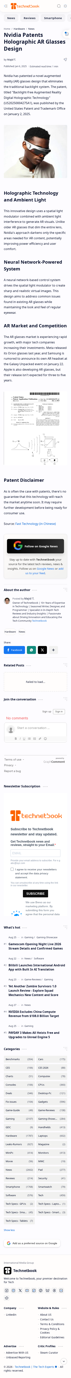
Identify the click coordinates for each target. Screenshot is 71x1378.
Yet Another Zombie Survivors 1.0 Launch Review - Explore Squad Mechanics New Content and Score (33, 990)
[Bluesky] (47, 1290)
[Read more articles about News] (28, 958)
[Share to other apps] (53, 650)
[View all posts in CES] (19, 1067)
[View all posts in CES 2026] (51, 1067)
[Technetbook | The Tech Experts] (24, 6)
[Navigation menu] (6, 6)
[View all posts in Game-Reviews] (51, 1110)
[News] (11, 18)
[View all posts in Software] (19, 1195)
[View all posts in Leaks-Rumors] (19, 1144)
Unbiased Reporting (18, 1357)
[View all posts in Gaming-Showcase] (51, 1118)
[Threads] (54, 1290)
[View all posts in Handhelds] (51, 1127)
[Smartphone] (53, 18)
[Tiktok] (34, 1290)
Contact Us (47, 1319)
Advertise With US (17, 1352)
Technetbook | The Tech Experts (34, 1367)
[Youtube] (27, 1290)
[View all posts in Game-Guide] (19, 1110)
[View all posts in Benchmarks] (19, 1059)
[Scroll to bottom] (63, 1361)
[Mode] (65, 6)
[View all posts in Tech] (51, 1195)
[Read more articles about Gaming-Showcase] (47, 937)
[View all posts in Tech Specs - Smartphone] (19, 1212)
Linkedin (11, 1314)
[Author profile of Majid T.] (10, 59)
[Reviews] (29, 18)
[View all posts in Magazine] (51, 1144)
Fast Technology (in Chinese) (35, 524)
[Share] (65, 59)
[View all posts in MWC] (51, 1161)
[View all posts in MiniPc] (19, 1152)
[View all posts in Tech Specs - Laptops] (51, 1203)
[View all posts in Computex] (51, 1076)
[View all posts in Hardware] (19, 1135)
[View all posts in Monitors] (51, 1152)
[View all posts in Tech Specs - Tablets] (19, 1220)
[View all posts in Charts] (19, 1076)
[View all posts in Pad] (51, 1169)
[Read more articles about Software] (39, 958)
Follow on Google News (41, 546)
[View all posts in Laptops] (51, 1135)
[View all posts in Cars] (51, 1059)
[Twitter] (20, 1290)
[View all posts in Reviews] (19, 1178)
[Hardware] (10, 631)
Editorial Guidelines (52, 1337)
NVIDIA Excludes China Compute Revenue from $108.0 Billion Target (34, 1014)
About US (45, 1314)
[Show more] (9, 1230)
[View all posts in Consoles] (19, 1084)
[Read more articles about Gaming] (29, 937)
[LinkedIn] (61, 1290)
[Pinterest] (41, 1290)
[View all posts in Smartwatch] (51, 1186)
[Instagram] (13, 1290)
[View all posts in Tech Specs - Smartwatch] (51, 1212)
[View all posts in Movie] (19, 1161)
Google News (45, 568)
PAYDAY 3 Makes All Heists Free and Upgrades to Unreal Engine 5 (34, 1035)
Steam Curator (49, 1352)
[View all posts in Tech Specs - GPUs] (19, 1203)
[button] (14, 650)
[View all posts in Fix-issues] (19, 1101)
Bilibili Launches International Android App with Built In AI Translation (37, 967)
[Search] (59, 6)
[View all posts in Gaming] (19, 1118)
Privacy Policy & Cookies (50, 1330)
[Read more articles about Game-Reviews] (33, 979)
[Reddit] (6, 1298)
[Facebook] (6, 1290)
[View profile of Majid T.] (23, 598)
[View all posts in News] (19, 1169)
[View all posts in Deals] (19, 1093)
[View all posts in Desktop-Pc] (51, 1093)
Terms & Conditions (52, 1324)
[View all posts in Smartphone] (19, 1186)
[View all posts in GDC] (19, 1127)
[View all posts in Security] (51, 1178)
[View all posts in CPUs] (51, 1084)
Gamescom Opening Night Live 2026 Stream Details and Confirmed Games (36, 946)
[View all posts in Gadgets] (51, 1101)
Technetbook (39, 620)
